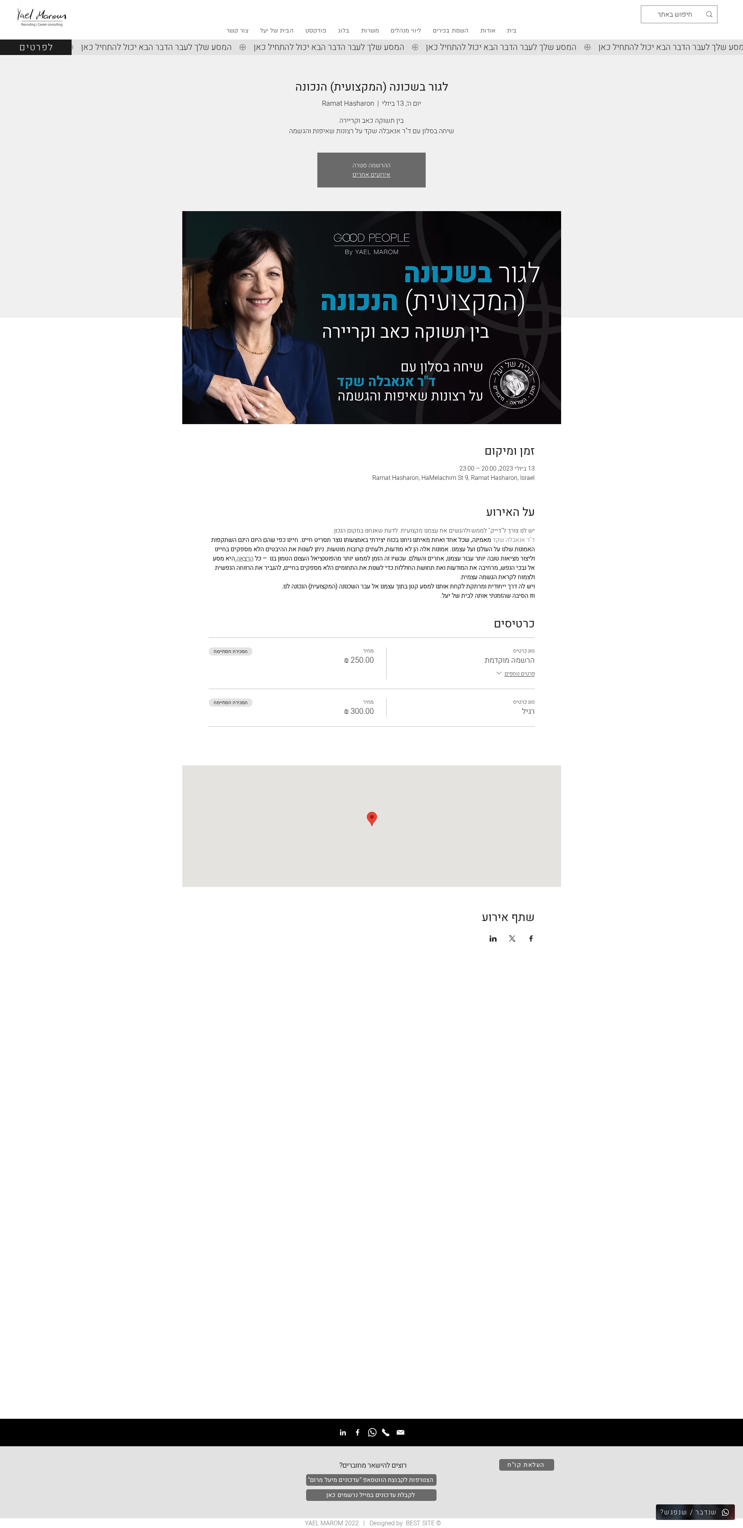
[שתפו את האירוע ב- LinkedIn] (493, 938)
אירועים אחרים (371, 174)
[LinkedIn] (343, 1432)
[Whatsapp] (372, 1432)
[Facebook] (357, 1432)
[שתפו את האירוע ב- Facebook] (531, 938)
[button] (277, 30)
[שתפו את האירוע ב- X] (512, 938)
